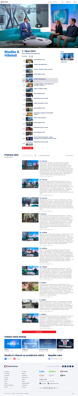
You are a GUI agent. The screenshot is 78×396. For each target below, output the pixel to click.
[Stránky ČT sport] (52, 371)
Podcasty (6, 379)
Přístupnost (26, 393)
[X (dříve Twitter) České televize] (70, 366)
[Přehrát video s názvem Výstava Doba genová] (39, 26)
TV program (6, 371)
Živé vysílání (6, 373)
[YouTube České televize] (68, 366)
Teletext (6, 377)
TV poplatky (6, 375)
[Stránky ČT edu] (63, 375)
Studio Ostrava (25, 377)
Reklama (24, 373)
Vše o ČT (6, 387)
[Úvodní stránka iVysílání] (5, 2)
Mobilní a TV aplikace (8, 385)
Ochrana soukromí (19, 393)
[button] (39, 26)
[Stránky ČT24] (41, 371)
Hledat (62, 2)
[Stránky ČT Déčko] (41, 375)
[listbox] (51, 388)
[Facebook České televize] (65, 366)
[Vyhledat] (35, 155)
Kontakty (24, 387)
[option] (45, 388)
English (13, 393)
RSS (73, 393)
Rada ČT (23, 379)
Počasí (5, 381)
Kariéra (23, 381)
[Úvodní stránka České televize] (11, 366)
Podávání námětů (25, 383)
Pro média (24, 371)
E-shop (5, 383)
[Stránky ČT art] (51, 375)
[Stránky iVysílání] (64, 371)
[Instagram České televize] (63, 366)
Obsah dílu (24, 56)
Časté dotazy (24, 385)
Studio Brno (24, 375)
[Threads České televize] (73, 366)
